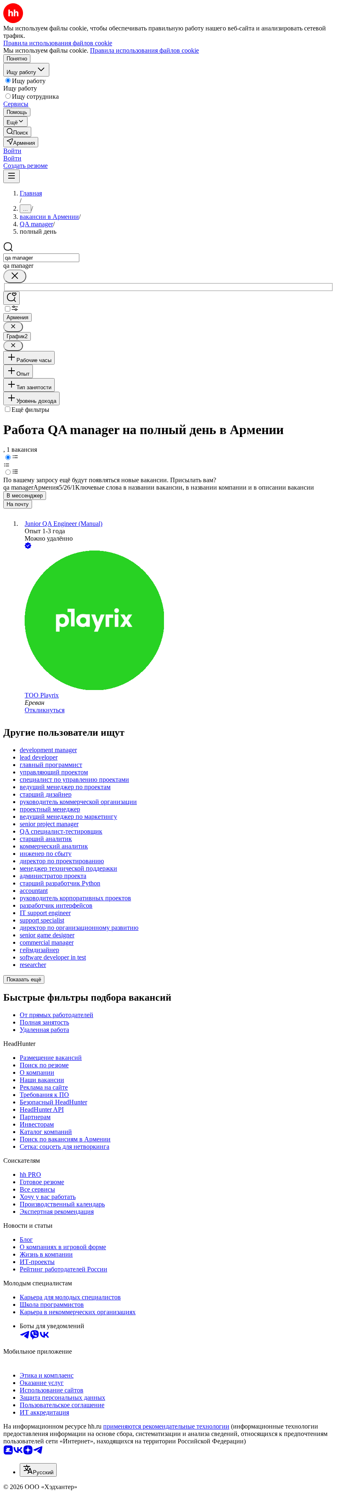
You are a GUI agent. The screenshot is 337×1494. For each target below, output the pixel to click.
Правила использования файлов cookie (144, 50)
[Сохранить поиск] (11, 298)
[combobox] (41, 257)
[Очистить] (14, 276)
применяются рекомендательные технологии (166, 1426)
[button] (12, 150)
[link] (17, 132)
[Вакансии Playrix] (177, 621)
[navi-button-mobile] (11, 176)
